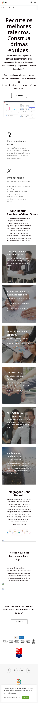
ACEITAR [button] (25, 697)
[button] (35, 2)
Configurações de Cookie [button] (12, 697)
